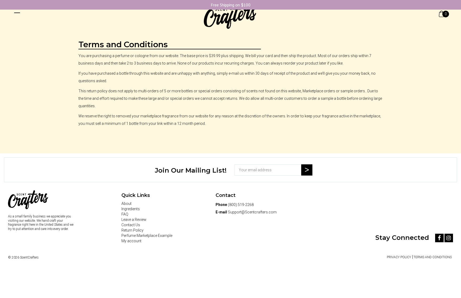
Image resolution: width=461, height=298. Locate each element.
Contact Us (130, 225)
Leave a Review (133, 219)
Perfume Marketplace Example (146, 235)
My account (131, 241)
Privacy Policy (399, 257)
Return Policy (132, 230)
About (126, 203)
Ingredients (130, 209)
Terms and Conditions (433, 257)
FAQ (124, 214)
